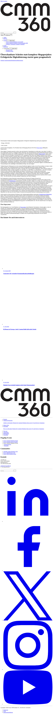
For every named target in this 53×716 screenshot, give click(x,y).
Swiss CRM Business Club (9, 452)
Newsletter (5, 434)
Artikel (4, 37)
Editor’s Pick (6, 425)
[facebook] (27, 570)
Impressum (5, 710)
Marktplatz (5, 46)
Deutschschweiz (7, 444)
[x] (27, 620)
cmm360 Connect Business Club (10, 451)
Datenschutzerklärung (8, 712)
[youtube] (27, 704)
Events (4, 45)
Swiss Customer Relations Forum (10, 440)
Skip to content (4, 1)
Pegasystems (39, 147)
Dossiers (5, 419)
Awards (5, 40)
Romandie (6, 445)
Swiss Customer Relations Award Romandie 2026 (17, 43)
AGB (4, 711)
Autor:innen (6, 432)
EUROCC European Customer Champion (15, 44)
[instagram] (27, 669)
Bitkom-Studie (42, 153)
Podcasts (5, 38)
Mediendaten (6, 433)
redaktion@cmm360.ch (6, 465)
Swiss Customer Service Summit (10, 442)
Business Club (9, 50)
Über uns (5, 431)
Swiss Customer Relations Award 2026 (14, 41)
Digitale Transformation (6, 60)
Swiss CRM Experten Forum (9, 454)
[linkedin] (27, 521)
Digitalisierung (14, 60)
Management (20, 60)
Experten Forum (9, 51)
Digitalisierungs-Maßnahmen (45, 194)
